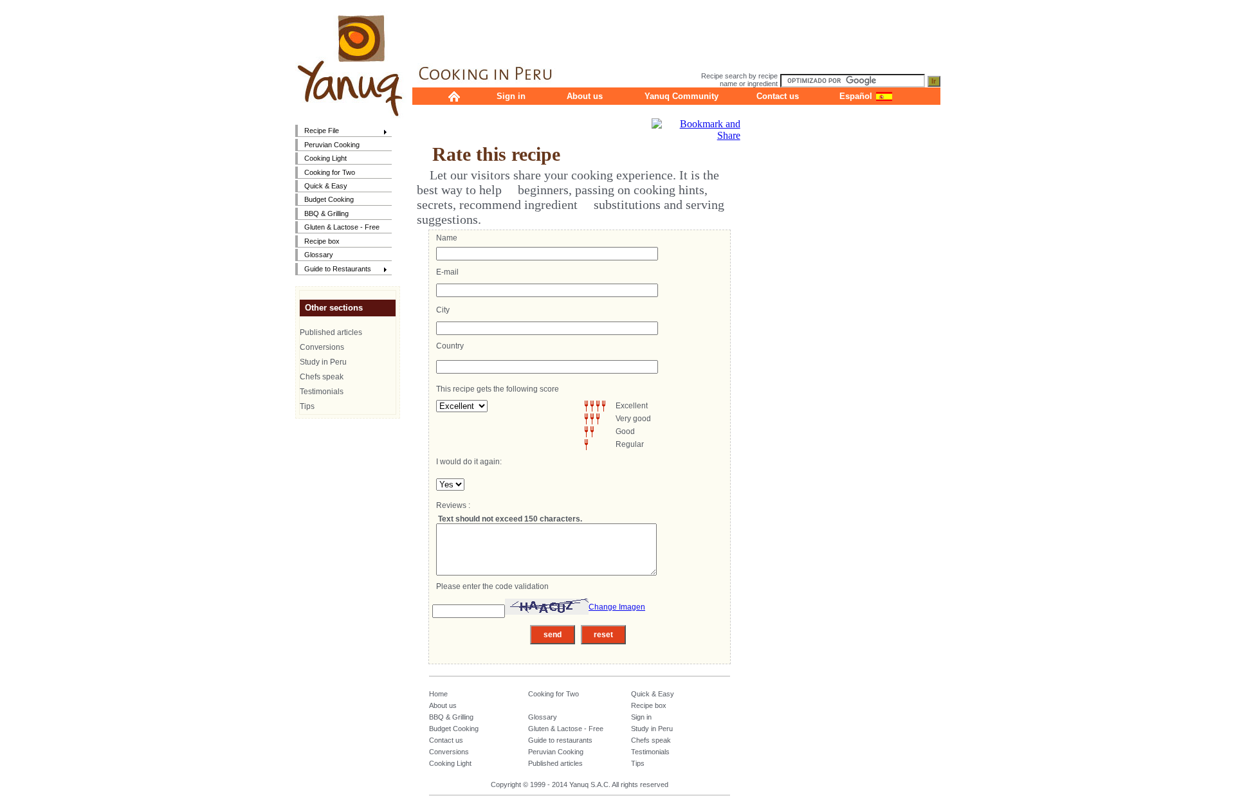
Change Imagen (617, 607)
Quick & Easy (325, 186)
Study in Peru (323, 362)
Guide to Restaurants (333, 270)
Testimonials (321, 391)
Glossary (318, 254)
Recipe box (322, 241)
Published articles (331, 332)
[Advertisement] (676, 29)
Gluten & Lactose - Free (342, 227)
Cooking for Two (329, 172)
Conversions (322, 347)
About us (585, 96)
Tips (307, 406)
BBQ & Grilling (326, 213)
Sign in (511, 96)
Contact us (777, 96)
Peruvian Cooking (332, 145)
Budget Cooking (329, 199)
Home (438, 694)
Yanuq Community (681, 96)
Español (855, 96)
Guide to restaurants (560, 740)
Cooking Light (325, 158)
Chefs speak (321, 376)
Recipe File (317, 131)
